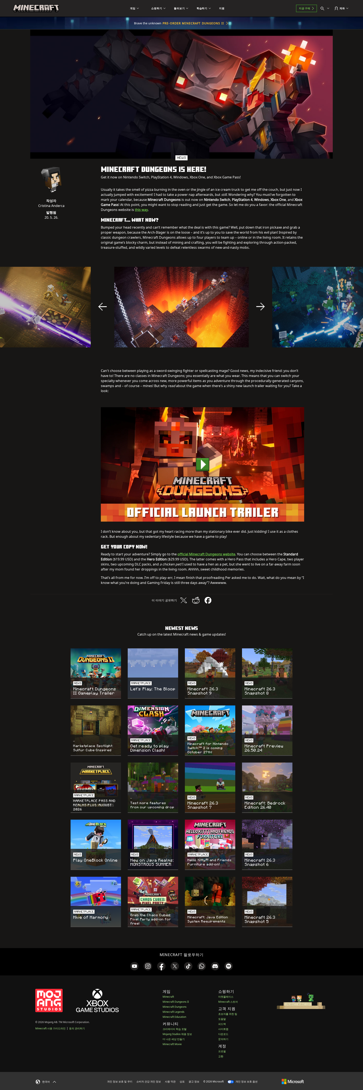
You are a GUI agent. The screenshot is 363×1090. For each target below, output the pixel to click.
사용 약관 (170, 1081)
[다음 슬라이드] (260, 306)
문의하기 (223, 1039)
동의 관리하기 (77, 1028)
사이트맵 (223, 1029)
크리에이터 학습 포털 (175, 1029)
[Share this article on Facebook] (208, 600)
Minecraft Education (174, 1017)
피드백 (222, 1024)
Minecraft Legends (173, 1012)
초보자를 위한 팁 (227, 1014)
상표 (182, 1081)
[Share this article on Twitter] (183, 600)
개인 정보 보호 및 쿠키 (119, 1081)
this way (141, 209)
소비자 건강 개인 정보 (148, 1081)
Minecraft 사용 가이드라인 (50, 1028)
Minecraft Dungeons (175, 1007)
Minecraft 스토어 (228, 1002)
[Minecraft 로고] (36, 8)
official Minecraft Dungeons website (206, 554)
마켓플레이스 (225, 996)
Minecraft (168, 996)
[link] (134, 966)
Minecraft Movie (172, 1044)
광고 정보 (194, 1081)
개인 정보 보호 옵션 (246, 1081)
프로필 (222, 1051)
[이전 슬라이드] (102, 306)
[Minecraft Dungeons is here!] (202, 464)
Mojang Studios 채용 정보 (177, 1034)
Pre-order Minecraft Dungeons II (193, 23)
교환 (220, 1056)
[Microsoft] (293, 1081)
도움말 (222, 1019)
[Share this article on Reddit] (196, 600)
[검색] (325, 8)
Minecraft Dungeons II (176, 1002)
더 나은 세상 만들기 (174, 1039)
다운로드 (223, 1034)
